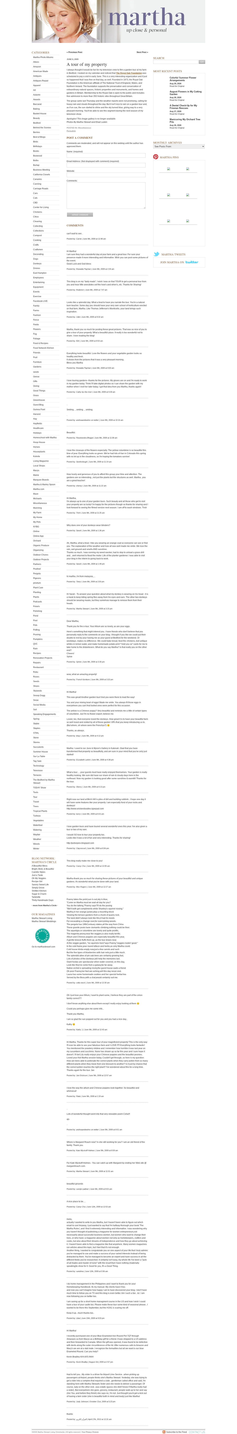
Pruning (37, 634)
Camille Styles (38, 872)
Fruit (35, 357)
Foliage (36, 338)
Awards (36, 99)
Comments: (72, 181)
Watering (37, 830)
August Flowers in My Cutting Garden (186, 93)
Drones (36, 268)
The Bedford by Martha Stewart (44, 781)
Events (36, 292)
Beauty (36, 118)
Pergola (37, 573)
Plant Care (38, 587)
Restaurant (38, 667)
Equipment (38, 287)
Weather (37, 839)
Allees (36, 62)
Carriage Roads (40, 188)
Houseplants (39, 451)
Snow (36, 700)
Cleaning (37, 221)
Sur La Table (39, 756)
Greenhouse (39, 400)
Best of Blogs (39, 137)
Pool (35, 620)
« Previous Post (74, 52)
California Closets (41, 174)
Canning (37, 184)
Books (36, 151)
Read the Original (177, 86)
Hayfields (37, 423)
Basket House (39, 113)
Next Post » (142, 52)
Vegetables (38, 820)
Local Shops (39, 466)
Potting (36, 630)
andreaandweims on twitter (87, 420)
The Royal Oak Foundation (129, 73)
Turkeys (37, 816)
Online (36, 531)
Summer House (40, 752)
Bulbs (36, 160)
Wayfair (36, 834)
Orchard (37, 541)
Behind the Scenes (42, 127)
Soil (35, 709)
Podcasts (37, 601)
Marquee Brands (41, 480)
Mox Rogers (81, 887)
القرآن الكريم (81, 1419)
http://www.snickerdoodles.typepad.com (85, 808)
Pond (35, 616)
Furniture (37, 362)
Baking (36, 109)
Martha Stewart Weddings (44, 921)
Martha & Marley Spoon (44, 484)
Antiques (37, 76)
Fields (36, 324)
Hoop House (39, 442)
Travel (36, 802)
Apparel (37, 85)
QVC (35, 644)
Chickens (37, 212)
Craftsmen (38, 249)
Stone (36, 737)
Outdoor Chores (40, 555)
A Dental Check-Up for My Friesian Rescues (183, 106)
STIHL (36, 733)
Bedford (37, 123)
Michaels (37, 498)
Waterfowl (38, 825)
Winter (36, 848)
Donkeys (37, 263)
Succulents (38, 747)
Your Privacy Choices (90, 1432)
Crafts (36, 245)
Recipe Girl (37, 881)
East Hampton (39, 273)
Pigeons (37, 578)
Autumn (36, 95)
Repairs (37, 662)
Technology (38, 766)
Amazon (37, 66)
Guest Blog (38, 405)
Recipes (37, 653)
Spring (36, 719)
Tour (35, 797)
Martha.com (38, 489)
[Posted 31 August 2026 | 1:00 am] (187, 168)
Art (34, 90)
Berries (36, 132)
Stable (36, 723)
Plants (36, 597)
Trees (36, 806)
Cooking (37, 240)
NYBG (36, 526)
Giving (36, 386)
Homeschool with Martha (45, 437)
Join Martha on (172, 262)
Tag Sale (37, 761)
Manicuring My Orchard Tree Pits (185, 120)
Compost (37, 235)
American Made (40, 71)
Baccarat (37, 104)
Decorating (38, 254)
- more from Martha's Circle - (45, 905)
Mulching (37, 508)
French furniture (83, 679)
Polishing (37, 611)
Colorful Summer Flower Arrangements (183, 79)
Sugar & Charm (39, 894)
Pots (35, 625)
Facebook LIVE (40, 301)
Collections (38, 231)
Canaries (37, 179)
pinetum (37, 583)
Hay (35, 419)
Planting (37, 592)
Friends (36, 352)
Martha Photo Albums (43, 57)
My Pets (37, 522)
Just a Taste (37, 875)
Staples (36, 728)
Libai (78, 1318)
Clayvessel (81, 848)
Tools (35, 792)
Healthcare (38, 428)
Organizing (38, 550)
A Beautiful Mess (39, 866)
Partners (37, 564)
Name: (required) (75, 151)
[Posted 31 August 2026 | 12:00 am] (168, 194)
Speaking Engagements (44, 714)
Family (36, 306)
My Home (37, 517)
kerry (78, 814)
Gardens (37, 367)
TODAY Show (39, 787)
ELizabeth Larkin (83, 760)
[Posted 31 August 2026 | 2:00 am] (168, 168)
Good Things (39, 390)
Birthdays (37, 146)
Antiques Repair (40, 81)
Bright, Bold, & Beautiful (43, 869)
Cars (35, 193)
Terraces (37, 775)
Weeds (36, 844)
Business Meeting (41, 170)
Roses (36, 676)
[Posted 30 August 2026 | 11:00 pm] (187, 194)
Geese (36, 376)
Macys (36, 470)
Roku (35, 672)
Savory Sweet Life (40, 884)
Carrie (78, 239)
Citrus (36, 216)
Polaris (36, 606)
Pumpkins (38, 639)
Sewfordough (81, 462)
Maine (36, 475)
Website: (71, 171)
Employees (38, 277)
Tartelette (36, 897)
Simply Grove (38, 887)
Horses (36, 447)
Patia (78, 1096)
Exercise (37, 296)
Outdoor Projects (41, 559)
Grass (36, 395)
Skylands (37, 691)
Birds (35, 141)
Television (38, 770)
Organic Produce (41, 545)
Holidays (37, 433)
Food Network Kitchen (43, 348)
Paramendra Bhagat (84, 438)
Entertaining (39, 282)
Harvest (36, 414)
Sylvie (78, 662)
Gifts (35, 381)
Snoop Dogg (39, 695)
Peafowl (37, 569)
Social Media (39, 705)
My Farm (37, 512)
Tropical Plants (40, 811)
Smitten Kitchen (39, 891)
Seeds (36, 681)
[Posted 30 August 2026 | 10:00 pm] (168, 221)
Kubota (36, 456)
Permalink (71, 131)
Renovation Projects (42, 658)
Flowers (37, 329)
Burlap (36, 165)
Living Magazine (41, 461)
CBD (35, 202)
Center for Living (41, 207)
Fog (35, 334)
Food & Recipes (40, 343)
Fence (36, 320)
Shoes (36, 686)
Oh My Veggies (39, 878)
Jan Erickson (81, 1075)
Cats (35, 198)
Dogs (35, 259)
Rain (35, 648)
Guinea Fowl (39, 409)
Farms (36, 310)
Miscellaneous (40, 503)
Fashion (37, 315)
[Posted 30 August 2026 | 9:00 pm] (187, 221)
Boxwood (37, 156)
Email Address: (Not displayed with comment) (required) (93, 161)
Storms (36, 742)
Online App (38, 536)
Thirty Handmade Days (42, 900)
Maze (35, 494)
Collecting (38, 226)
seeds (36, 372)
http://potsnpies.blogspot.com (80, 843)
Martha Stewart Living (42, 918)
